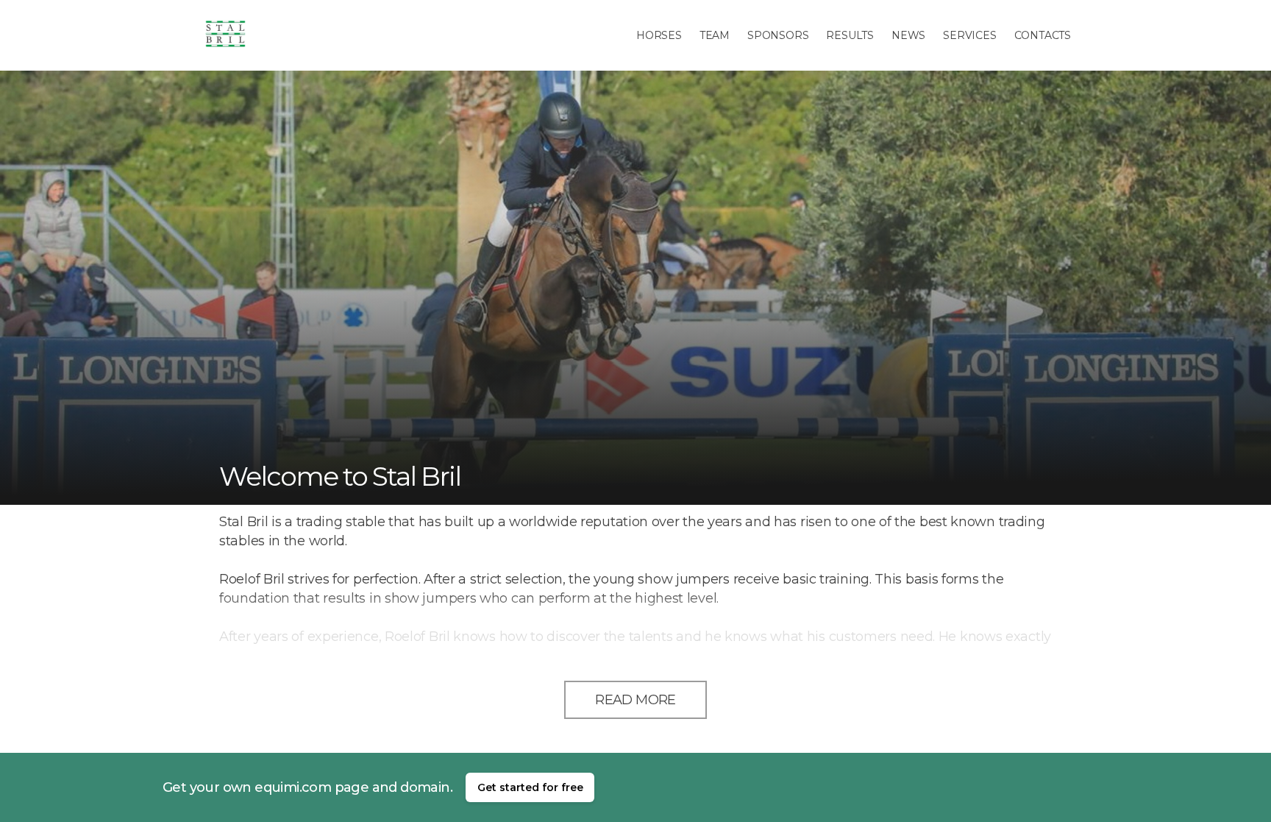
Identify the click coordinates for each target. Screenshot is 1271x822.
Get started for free (530, 787)
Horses (659, 35)
